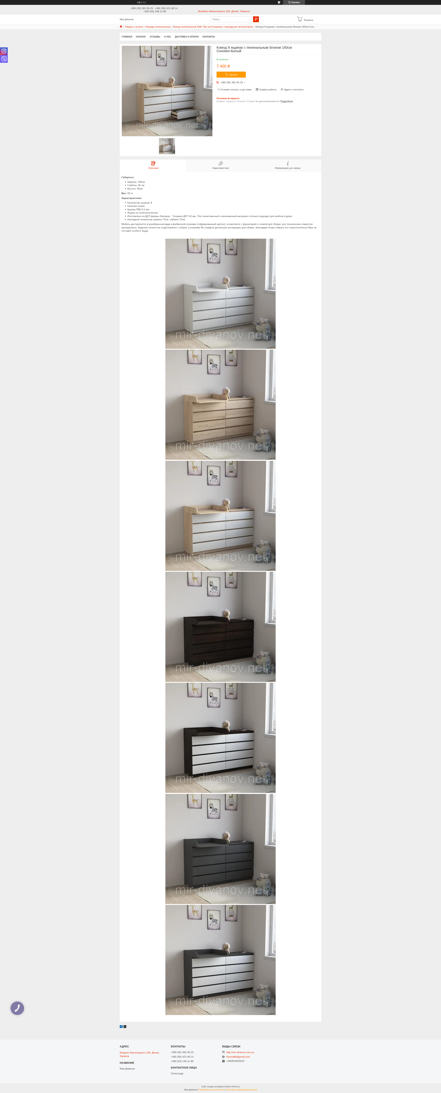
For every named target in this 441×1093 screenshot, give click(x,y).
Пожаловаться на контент (211, 1090)
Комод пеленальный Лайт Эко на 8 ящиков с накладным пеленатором (213, 26)
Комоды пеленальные (158, 26)
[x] (125, 1027)
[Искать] (256, 19)
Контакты (209, 36)
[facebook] (121, 1027)
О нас (167, 36)
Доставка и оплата (187, 36)
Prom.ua (236, 1086)
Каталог (141, 36)
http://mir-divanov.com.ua (240, 1052)
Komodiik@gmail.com (238, 1056)
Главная (127, 36)
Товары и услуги (134, 26)
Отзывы (155, 36)
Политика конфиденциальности (241, 1090)
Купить (233, 74)
